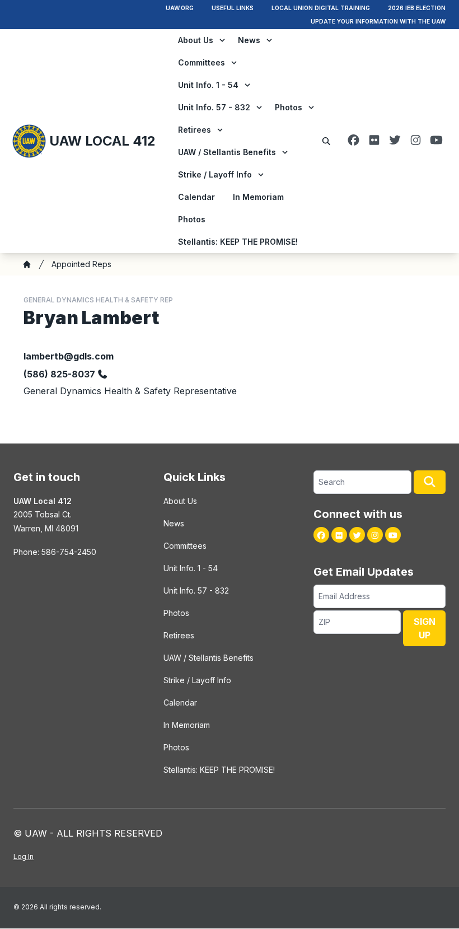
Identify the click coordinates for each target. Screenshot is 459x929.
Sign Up (424, 628)
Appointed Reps (81, 264)
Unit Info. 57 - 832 (214, 107)
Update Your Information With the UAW (378, 21)
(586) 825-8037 (59, 374)
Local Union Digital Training (320, 7)
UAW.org (180, 7)
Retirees (194, 129)
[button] (430, 482)
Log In (23, 856)
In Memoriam (258, 197)
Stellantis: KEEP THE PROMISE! (238, 241)
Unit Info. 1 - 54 (208, 85)
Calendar (196, 197)
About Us (195, 40)
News (249, 40)
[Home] (26, 264)
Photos (288, 107)
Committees (201, 62)
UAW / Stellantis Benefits (227, 152)
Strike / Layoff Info (215, 174)
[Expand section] (222, 40)
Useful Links (233, 7)
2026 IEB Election (417, 7)
